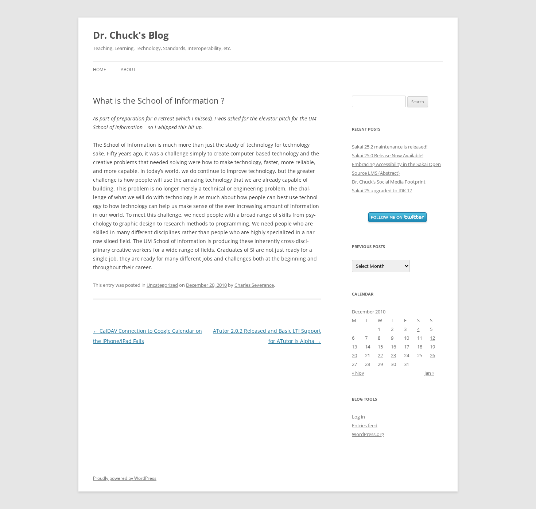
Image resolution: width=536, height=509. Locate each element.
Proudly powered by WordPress (124, 478)
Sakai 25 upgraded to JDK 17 (382, 190)
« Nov (358, 373)
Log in (358, 416)
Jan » (429, 373)
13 (354, 346)
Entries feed (364, 425)
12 (432, 338)
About (128, 69)
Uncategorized (162, 285)
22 (380, 355)
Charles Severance (254, 285)
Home (99, 69)
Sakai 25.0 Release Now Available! (387, 155)
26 (432, 355)
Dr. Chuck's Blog (131, 35)
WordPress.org (368, 434)
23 (393, 355)
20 (354, 355)
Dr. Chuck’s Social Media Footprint (389, 181)
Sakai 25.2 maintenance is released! (389, 146)
